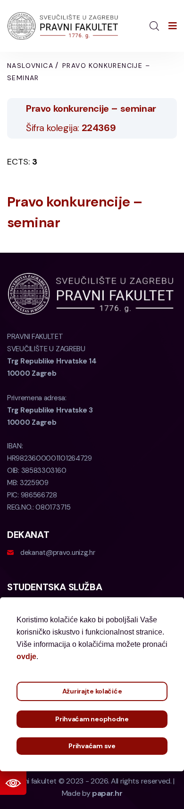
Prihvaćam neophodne (92, 719)
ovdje (26, 656)
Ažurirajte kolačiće (92, 691)
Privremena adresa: (50, 410)
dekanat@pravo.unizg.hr (57, 552)
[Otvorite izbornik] (172, 26)
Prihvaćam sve (91, 746)
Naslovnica (30, 65)
